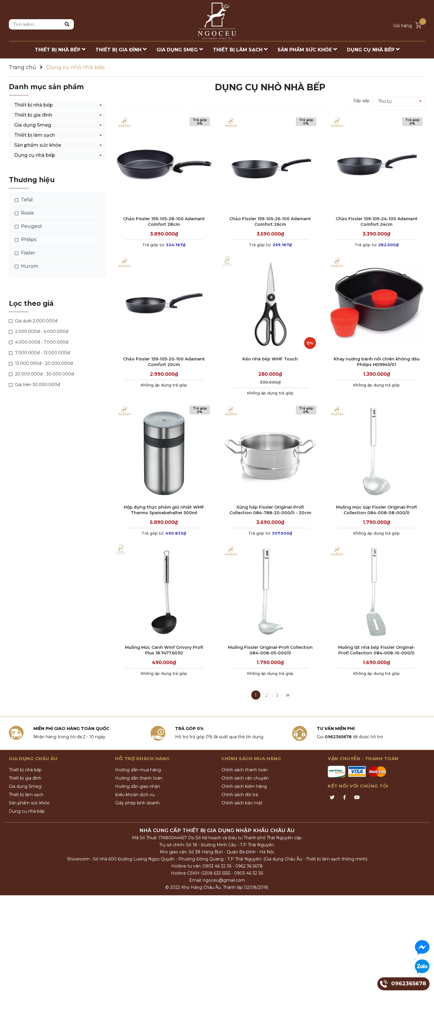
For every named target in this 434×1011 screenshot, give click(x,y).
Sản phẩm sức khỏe (37, 145)
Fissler (27, 253)
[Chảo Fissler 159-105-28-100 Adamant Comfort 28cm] (164, 164)
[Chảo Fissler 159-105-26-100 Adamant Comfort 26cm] (270, 164)
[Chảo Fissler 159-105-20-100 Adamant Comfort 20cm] (164, 304)
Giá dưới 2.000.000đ (35, 321)
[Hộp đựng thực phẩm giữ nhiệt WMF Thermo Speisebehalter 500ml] (164, 452)
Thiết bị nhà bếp (33, 105)
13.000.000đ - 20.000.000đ (43, 363)
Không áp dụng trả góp (164, 385)
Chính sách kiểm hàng (244, 786)
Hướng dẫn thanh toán (138, 778)
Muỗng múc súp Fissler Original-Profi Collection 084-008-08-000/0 (376, 510)
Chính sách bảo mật (241, 803)
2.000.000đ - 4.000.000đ (41, 331)
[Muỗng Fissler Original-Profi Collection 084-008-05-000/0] (270, 592)
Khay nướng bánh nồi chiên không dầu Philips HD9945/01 (377, 362)
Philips (28, 239)
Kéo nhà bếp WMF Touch (270, 359)
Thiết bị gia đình (33, 115)
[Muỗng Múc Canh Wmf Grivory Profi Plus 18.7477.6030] (164, 592)
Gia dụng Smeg (32, 125)
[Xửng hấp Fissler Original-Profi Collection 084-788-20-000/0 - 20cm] (270, 452)
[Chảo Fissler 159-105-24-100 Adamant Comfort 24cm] (376, 164)
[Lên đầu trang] (423, 1000)
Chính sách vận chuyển (245, 778)
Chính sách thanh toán (244, 769)
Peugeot (31, 226)
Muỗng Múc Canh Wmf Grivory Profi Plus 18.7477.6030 (164, 650)
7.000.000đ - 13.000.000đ (42, 352)
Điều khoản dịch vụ (135, 794)
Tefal (26, 199)
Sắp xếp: (361, 100)
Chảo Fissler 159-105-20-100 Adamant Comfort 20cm (164, 362)
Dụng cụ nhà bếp (34, 155)
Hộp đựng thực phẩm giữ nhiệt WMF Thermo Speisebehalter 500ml (164, 510)
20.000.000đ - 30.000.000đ (44, 374)
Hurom (29, 266)
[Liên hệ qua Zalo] (422, 966)
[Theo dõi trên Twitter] (332, 797)
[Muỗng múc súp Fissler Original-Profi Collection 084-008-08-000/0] (376, 452)
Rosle (27, 213)
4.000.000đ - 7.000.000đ (41, 342)
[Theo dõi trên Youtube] (357, 797)
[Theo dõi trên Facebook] (344, 797)
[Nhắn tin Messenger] (422, 947)
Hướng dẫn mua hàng (138, 769)
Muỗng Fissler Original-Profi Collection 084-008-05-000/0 (270, 650)
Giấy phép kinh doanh (137, 803)
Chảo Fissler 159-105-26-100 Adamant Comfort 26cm (270, 221)
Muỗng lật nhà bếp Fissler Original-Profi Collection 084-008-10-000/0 (376, 650)
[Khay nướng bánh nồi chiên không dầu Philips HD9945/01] (376, 304)
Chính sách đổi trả (239, 794)
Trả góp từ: (163, 244)
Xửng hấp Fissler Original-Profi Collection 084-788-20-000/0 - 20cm (270, 510)
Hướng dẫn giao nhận (137, 786)
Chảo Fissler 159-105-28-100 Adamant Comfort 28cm (164, 221)
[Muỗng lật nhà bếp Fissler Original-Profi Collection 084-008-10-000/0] (376, 592)
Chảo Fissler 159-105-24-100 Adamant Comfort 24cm (376, 221)
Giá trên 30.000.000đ (37, 384)
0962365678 (338, 736)
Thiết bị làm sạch (34, 135)
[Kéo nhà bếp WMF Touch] (270, 304)
